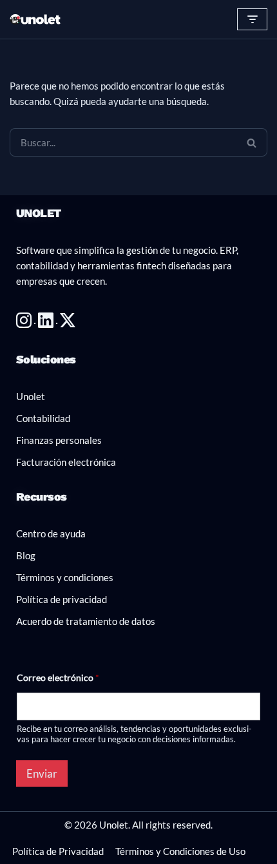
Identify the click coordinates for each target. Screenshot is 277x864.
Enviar (41, 773)
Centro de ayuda (51, 533)
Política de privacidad (61, 599)
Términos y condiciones (64, 577)
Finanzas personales (59, 440)
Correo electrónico (58, 677)
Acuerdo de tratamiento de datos (85, 621)
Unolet (30, 396)
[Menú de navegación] (252, 19)
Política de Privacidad (58, 851)
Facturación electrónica (66, 462)
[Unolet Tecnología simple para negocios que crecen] (35, 19)
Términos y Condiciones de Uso (180, 851)
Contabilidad (43, 418)
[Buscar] (251, 142)
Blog (25, 555)
